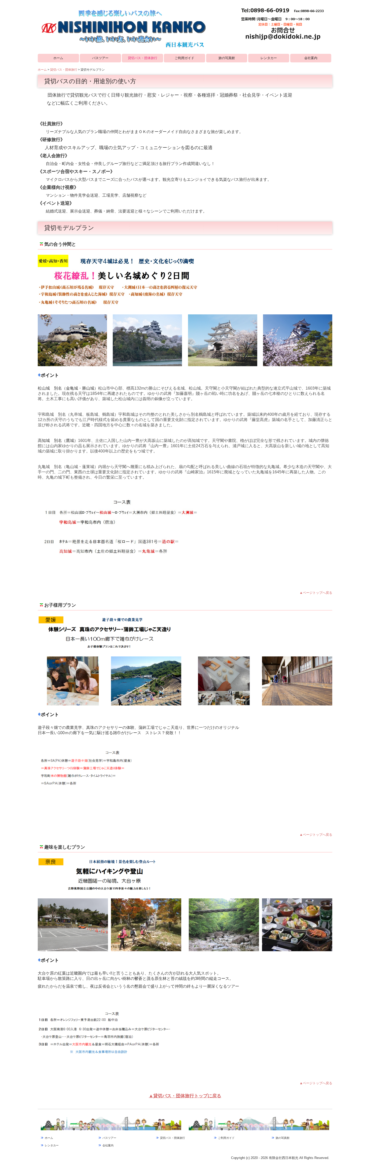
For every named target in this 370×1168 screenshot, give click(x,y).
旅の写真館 (226, 58)
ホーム (58, 58)
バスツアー (100, 58)
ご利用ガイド (184, 58)
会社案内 (310, 58)
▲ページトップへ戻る (316, 593)
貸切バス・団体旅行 (142, 58)
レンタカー (269, 58)
